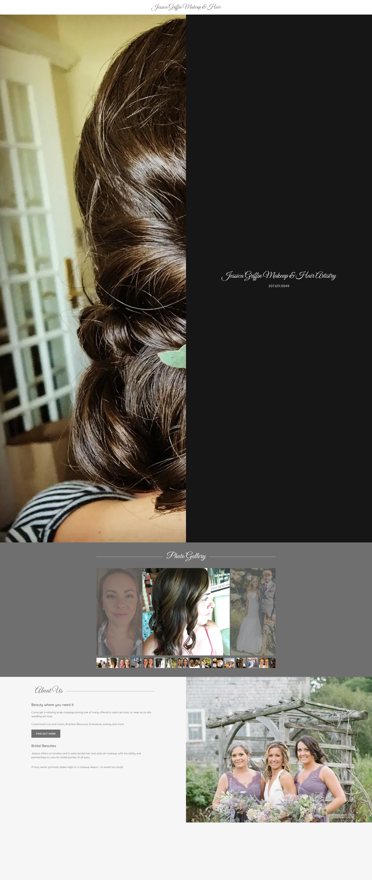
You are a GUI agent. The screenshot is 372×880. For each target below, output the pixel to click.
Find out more (46, 733)
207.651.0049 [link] (278, 286)
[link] (186, 7)
